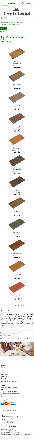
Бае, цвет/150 (17, 211)
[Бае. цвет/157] (17, 267)
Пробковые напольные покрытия (10, 388)
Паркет (3, 389)
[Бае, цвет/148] (17, 182)
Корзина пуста (28, 2)
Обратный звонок (6, 6)
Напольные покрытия (7, 434)
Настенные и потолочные (8, 395)
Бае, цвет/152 (17, 232)
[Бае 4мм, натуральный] (17, 54)
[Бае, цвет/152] (17, 224)
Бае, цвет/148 (17, 190)
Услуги (3, 371)
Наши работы (5, 376)
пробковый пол (18, 434)
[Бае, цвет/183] (17, 119)
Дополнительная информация (9, 381)
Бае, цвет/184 (17, 148)
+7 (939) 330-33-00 (26, 3)
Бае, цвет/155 (17, 254)
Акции (2, 369)
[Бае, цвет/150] (17, 203)
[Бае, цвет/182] (17, 98)
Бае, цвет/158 (17, 296)
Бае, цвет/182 (17, 106)
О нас (2, 372)
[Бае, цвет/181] (17, 76)
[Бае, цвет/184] (17, 140)
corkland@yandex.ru (10, 426)
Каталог (3, 367)
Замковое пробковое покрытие (10, 393)
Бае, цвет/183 (17, 127)
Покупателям (4, 374)
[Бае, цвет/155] (17, 245)
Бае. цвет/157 (17, 275)
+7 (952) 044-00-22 (9, 3)
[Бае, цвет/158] (17, 288)
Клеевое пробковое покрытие (9, 391)
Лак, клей (3, 397)
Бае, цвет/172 (17, 169)
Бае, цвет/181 (17, 85)
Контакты (3, 378)
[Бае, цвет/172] (17, 161)
